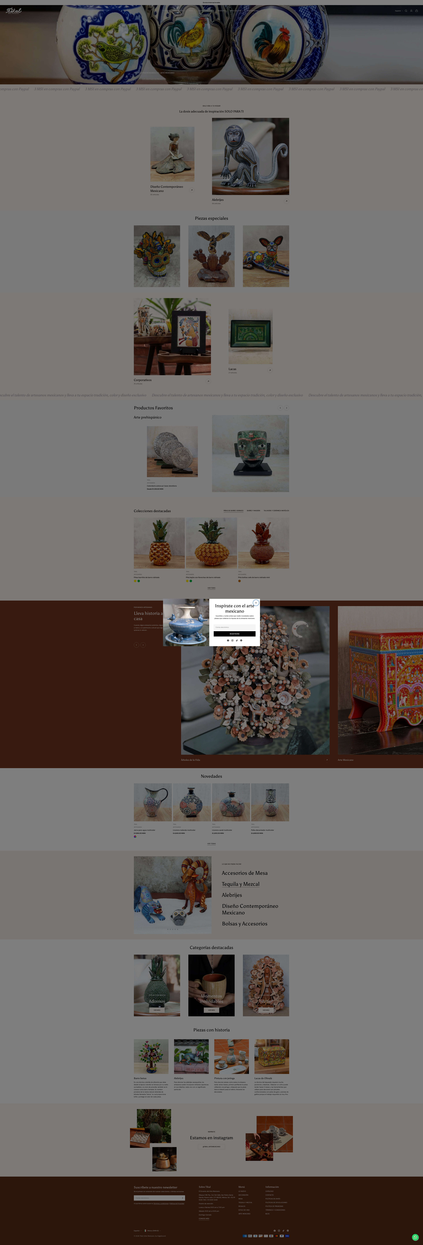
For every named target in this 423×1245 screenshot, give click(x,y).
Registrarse (234, 634)
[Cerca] (256, 602)
